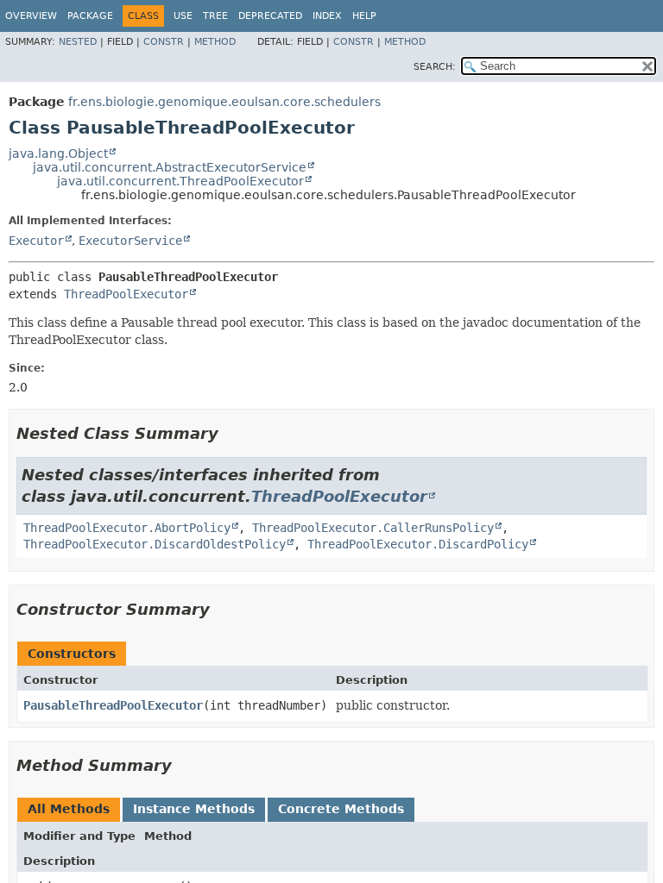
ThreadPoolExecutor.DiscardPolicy (417, 544)
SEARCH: (435, 66)
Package (90, 16)
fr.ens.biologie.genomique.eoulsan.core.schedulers (224, 102)
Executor (36, 240)
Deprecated (270, 16)
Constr (163, 41)
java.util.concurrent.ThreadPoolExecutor (180, 181)
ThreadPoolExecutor (126, 294)
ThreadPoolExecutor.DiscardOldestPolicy (154, 544)
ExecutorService (130, 240)
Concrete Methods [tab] (341, 809)
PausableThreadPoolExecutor (113, 705)
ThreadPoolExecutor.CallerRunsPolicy (373, 528)
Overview (31, 16)
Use (183, 16)
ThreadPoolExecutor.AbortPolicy (126, 528)
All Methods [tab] (69, 809)
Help (364, 16)
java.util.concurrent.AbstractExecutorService (169, 167)
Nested (78, 41)
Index (327, 16)
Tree (215, 16)
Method (215, 41)
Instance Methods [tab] (194, 809)
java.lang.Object (58, 153)
